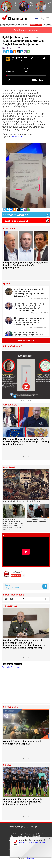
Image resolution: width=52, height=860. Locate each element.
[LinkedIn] (21, 51)
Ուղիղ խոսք (9, 228)
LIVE (5, 535)
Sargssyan (30, 858)
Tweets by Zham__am (11, 667)
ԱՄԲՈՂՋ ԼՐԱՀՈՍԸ (26, 340)
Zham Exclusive (9, 467)
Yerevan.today (16, 137)
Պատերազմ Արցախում (26, 30)
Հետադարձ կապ (17, 827)
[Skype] (7, 51)
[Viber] (25, 51)
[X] (18, 51)
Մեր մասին (32, 827)
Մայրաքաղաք (10, 707)
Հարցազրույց (10, 606)
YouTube (20, 221)
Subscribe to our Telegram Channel (12, 586)
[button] (5, 253)
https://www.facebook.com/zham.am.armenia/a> (33, 842)
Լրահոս (7, 284)
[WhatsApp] (28, 51)
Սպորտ (7, 765)
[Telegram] (4, 51)
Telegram (20, 215)
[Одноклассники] (14, 51)
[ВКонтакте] (11, 51)
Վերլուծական (10, 405)
